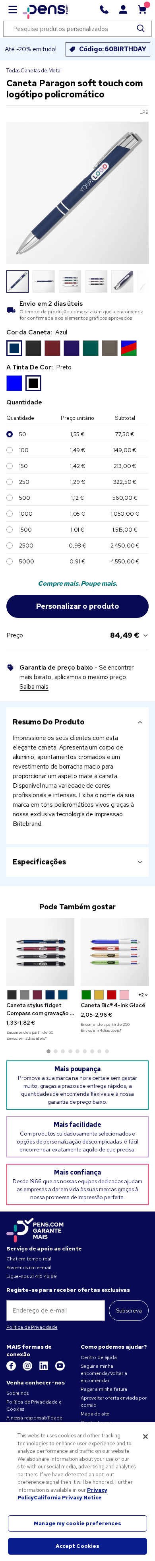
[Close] (145, 1436)
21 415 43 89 (43, 1276)
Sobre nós (17, 1393)
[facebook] (11, 1369)
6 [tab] (85, 1051)
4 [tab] (70, 1051)
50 (22, 434)
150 (23, 466)
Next (138, 281)
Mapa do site (95, 1414)
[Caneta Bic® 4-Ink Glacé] (115, 952)
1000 (25, 513)
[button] (12, 995)
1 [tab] (48, 1051)
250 (24, 481)
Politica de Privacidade (32, 1327)
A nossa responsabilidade (34, 1418)
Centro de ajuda (99, 1357)
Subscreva (129, 1310)
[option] (14, 348)
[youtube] (60, 1369)
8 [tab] (99, 1051)
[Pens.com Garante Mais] (35, 1229)
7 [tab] (92, 1051)
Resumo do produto (49, 721)
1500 (25, 529)
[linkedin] (44, 1369)
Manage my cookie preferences (77, 1523)
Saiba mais (33, 686)
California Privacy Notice (68, 1497)
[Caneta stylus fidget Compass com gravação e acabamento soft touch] (40, 952)
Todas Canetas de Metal (34, 70)
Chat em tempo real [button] (28, 1259)
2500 (26, 545)
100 (24, 450)
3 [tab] (63, 1051)
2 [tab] (56, 1051)
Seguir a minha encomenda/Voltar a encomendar (104, 1373)
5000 (26, 561)
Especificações (39, 861)
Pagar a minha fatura (104, 1389)
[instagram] (28, 1369)
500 (24, 497)
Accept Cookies (78, 1546)
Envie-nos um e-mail (28, 1267)
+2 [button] (141, 995)
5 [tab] (77, 1051)
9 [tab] (107, 1051)
